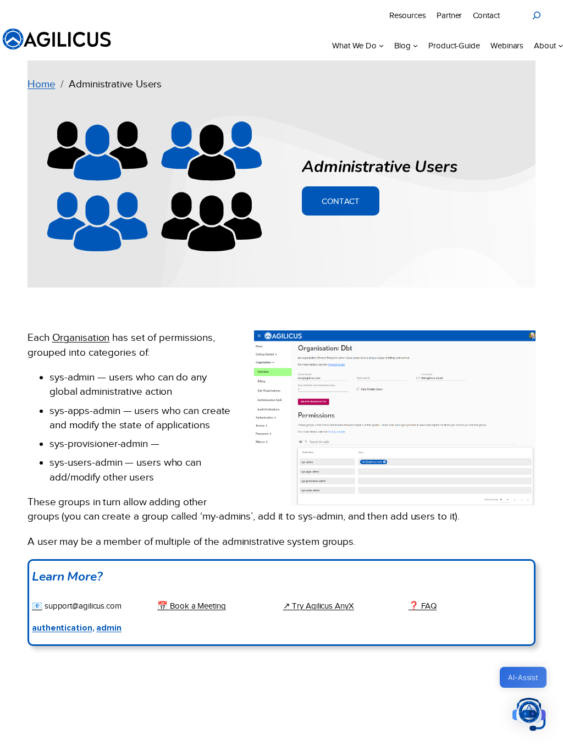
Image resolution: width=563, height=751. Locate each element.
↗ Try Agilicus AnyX (318, 605)
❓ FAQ (423, 605)
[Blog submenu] (415, 45)
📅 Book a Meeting (191, 605)
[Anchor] (468, 165)
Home (41, 84)
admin (109, 628)
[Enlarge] (521, 344)
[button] (529, 716)
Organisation (81, 337)
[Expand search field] (536, 15)
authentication (62, 628)
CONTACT (341, 201)
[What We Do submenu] (381, 45)
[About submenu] (560, 45)
